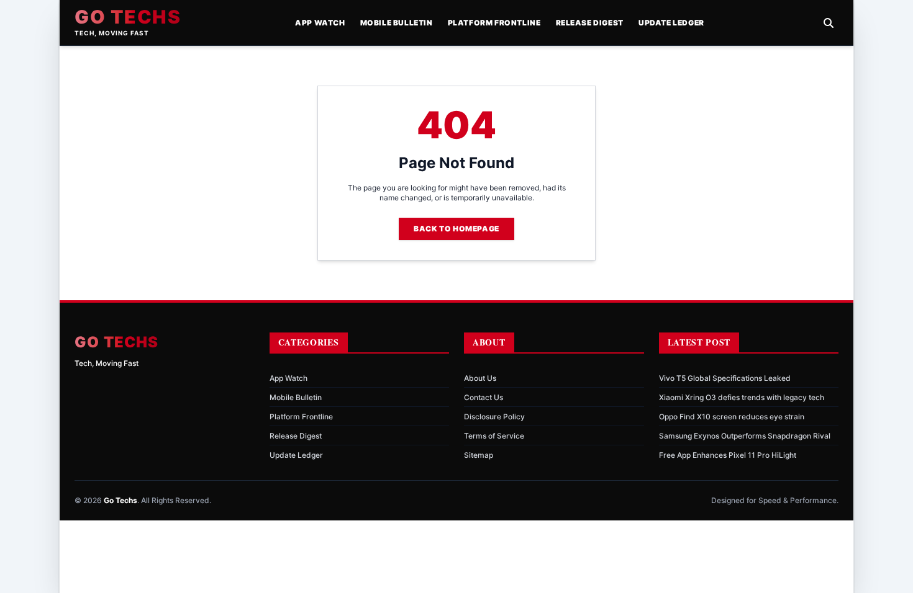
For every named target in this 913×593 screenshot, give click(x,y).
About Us (480, 378)
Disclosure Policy (494, 416)
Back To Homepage (456, 228)
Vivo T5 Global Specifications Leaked (725, 378)
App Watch (320, 22)
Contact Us (483, 397)
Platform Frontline (494, 22)
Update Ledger (671, 22)
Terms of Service (494, 435)
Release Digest (590, 22)
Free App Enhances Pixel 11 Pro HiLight (727, 455)
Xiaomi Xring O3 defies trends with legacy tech (741, 397)
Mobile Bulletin (396, 22)
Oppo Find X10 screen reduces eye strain (731, 416)
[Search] (828, 23)
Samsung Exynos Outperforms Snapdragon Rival (744, 435)
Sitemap (478, 455)
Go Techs (128, 16)
